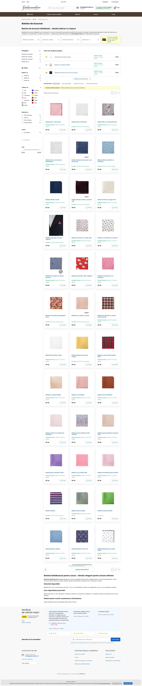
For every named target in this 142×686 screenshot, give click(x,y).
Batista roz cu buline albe (79, 472)
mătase (53, 587)
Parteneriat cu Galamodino (113, 660)
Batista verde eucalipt (78, 510)
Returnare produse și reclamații (83, 660)
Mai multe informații (105, 683)
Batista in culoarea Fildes (62, 65)
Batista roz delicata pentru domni (108, 472)
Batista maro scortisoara (105, 395)
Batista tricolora (50, 510)
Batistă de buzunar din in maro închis (66, 72)
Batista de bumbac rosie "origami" (82, 276)
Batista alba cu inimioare (79, 122)
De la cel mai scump (79, 83)
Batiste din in (31, 61)
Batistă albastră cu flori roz (80, 549)
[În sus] (45, 569)
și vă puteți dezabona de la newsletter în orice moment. (92, 642)
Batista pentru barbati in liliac (55, 472)
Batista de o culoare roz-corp (80, 315)
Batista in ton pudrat (78, 395)
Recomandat (56, 83)
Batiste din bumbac (31, 59)
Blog (28, 1)
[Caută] (50, 8)
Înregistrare (105, 1)
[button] (82, 79)
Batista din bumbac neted (63, 57)
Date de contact (110, 657)
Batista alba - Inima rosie (53, 122)
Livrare (23, 1)
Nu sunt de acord (117, 683)
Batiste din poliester (31, 54)
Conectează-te (115, 1)
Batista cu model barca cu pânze (108, 238)
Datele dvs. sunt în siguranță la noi (79, 642)
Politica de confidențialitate (82, 664)
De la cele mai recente (91, 83)
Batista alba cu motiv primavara (107, 122)
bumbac (70, 587)
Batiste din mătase (31, 56)
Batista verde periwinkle (105, 510)
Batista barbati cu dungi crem (107, 199)
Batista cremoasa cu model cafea (82, 238)
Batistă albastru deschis (53, 549)
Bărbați (34, 19)
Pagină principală (26, 19)
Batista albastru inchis (52, 199)
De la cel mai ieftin (66, 83)
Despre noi (109, 654)
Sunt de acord (128, 683)
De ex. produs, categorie (58, 8)
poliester (99, 587)
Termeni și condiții (80, 654)
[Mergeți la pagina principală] (31, 8)
